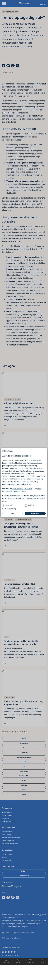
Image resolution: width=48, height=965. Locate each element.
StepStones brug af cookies (22, 489)
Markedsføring (10, 509)
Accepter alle (35, 513)
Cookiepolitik (31, 498)
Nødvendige (9, 505)
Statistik (31, 505)
